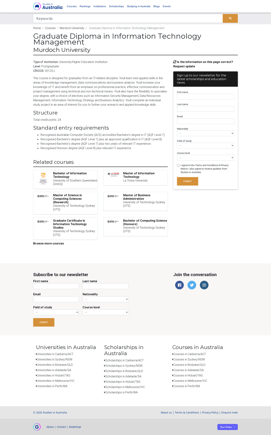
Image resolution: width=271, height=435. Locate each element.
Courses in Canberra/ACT (189, 354)
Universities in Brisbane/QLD (55, 365)
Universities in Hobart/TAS (53, 375)
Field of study (184, 140)
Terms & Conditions (187, 412)
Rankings (85, 6)
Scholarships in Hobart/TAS (122, 381)
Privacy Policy (210, 412)
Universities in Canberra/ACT (55, 354)
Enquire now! (229, 412)
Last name (182, 104)
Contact (61, 427)
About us (166, 412)
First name (182, 92)
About (50, 427)
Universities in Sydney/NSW (54, 359)
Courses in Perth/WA (186, 386)
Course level (183, 153)
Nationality (182, 128)
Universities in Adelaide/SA (54, 370)
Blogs (156, 6)
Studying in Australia (138, 6)
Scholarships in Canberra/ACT (124, 360)
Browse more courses (48, 243)
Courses (72, 6)
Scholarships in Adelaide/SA (123, 376)
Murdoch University (72, 28)
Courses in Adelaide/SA (188, 370)
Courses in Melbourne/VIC (190, 381)
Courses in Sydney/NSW (189, 359)
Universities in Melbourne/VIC (55, 381)
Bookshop (75, 427)
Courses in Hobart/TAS (188, 375)
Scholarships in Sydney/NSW (124, 365)
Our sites (226, 427)
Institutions (99, 6)
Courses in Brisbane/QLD (189, 365)
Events (167, 6)
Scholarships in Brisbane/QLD (124, 371)
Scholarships (116, 6)
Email (180, 116)
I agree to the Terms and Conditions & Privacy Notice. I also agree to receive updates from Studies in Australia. (204, 169)
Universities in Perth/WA (52, 386)
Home (37, 28)
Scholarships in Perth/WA (121, 392)
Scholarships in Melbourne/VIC (125, 387)
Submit (187, 181)
